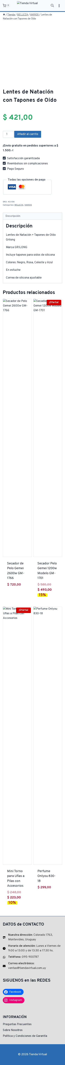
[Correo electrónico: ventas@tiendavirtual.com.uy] (32, 966)
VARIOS (28, 205)
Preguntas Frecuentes (17, 1024)
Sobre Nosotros (13, 1030)
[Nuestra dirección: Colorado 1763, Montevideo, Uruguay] (32, 937)
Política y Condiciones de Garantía (25, 1036)
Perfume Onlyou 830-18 (46, 876)
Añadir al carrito (27, 134)
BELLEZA (19, 205)
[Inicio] (4, 15)
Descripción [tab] (13, 216)
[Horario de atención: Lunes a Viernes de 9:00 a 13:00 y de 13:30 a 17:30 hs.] (32, 948)
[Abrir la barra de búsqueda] (52, 5)
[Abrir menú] (59, 5)
